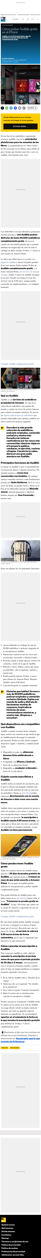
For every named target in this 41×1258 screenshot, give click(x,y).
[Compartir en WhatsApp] (6, 108)
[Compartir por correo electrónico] (19, 108)
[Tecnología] (3, 19)
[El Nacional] (20, 1220)
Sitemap (5, 1238)
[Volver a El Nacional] (15, 19)
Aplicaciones (14, 1047)
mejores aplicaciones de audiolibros (18, 415)
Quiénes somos (8, 1225)
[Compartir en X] (2, 108)
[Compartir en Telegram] (11, 108)
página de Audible (8, 262)
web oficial (26, 792)
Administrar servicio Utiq (12, 1255)
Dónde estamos (8, 1231)
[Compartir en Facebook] (15, 108)
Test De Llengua (23, 14)
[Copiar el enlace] (24, 108)
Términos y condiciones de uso (14, 1242)
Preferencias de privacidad (13, 1251)
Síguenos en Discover (8, 14)
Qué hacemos (7, 1228)
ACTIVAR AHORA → (20, 126)
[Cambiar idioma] (32, 19)
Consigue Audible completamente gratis (17, 363)
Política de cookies (9, 1248)
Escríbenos (6, 1235)
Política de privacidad (10, 1245)
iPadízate (4, 1047)
